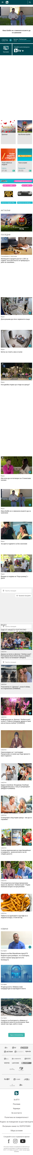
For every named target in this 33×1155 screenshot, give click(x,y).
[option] (16, 222)
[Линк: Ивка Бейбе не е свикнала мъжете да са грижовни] (16, 16)
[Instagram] (15, 1140)
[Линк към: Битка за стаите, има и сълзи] (16, 346)
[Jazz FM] (26, 1079)
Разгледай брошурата (23, 181)
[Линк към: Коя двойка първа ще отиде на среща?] (16, 378)
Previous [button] (4, 222)
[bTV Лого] (16, 1093)
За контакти (16, 1113)
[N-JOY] (6, 1079)
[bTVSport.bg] (25, 1063)
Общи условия (17, 1131)
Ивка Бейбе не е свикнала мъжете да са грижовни (17, 31)
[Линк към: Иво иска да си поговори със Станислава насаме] (16, 472)
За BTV (16, 1100)
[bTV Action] (7, 1052)
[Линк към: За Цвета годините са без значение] (16, 538)
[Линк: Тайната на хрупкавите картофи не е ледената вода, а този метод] (16, 910)
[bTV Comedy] (14, 1048)
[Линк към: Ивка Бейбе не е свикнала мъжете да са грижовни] (16, 505)
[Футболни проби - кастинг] (16, 222)
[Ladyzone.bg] (14, 1063)
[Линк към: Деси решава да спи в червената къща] (16, 313)
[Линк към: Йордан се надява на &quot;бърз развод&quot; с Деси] (16, 570)
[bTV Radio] (16, 1079)
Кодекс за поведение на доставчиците (16, 1122)
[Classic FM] (12, 1085)
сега (5, 40)
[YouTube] (23, 1140)
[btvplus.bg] (6, 1059)
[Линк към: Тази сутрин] (24, 162)
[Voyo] (6, 1063)
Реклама (16, 1104)
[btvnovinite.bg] (16, 1059)
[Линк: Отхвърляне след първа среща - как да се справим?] (16, 811)
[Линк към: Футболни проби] (24, 133)
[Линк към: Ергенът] (8, 133)
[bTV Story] (17, 1052)
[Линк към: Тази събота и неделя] (8, 162)
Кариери (16, 1108)
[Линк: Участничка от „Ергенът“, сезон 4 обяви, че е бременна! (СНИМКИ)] (16, 681)
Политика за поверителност (16, 1117)
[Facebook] (9, 1140)
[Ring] (27, 1051)
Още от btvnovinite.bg (16, 1035)
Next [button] (28, 222)
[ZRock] (21, 1085)
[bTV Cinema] (24, 1048)
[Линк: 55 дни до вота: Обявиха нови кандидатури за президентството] (16, 981)
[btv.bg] (6, 1048)
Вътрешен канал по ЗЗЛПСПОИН (16, 1126)
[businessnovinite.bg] (26, 1059)
